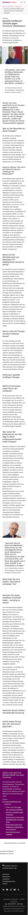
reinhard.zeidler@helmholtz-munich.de (12, 803)
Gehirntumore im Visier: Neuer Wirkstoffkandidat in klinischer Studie (15, 820)
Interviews (18, 6)
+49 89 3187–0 (11, 904)
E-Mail (21, 904)
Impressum (5, 874)
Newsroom (10, 6)
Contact (4, 884)
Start (3, 6)
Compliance (5, 879)
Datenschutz (6, 876)
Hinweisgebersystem (8, 881)
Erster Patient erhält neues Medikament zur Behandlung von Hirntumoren (14, 827)
